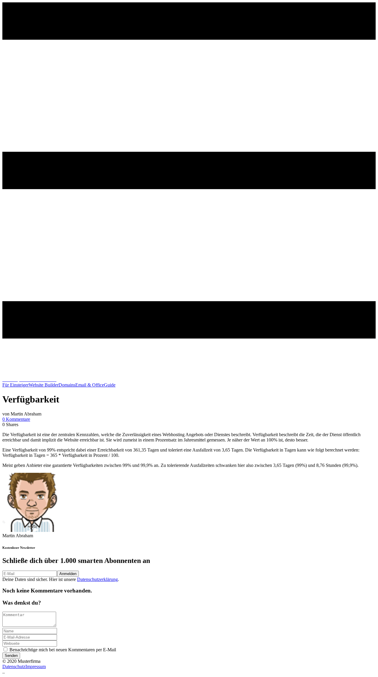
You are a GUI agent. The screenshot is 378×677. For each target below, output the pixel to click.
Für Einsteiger (15, 384)
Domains (66, 384)
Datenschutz (13, 666)
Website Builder (43, 384)
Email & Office (89, 384)
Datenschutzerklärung (97, 579)
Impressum (35, 666)
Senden (11, 655)
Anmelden (67, 574)
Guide (109, 384)
